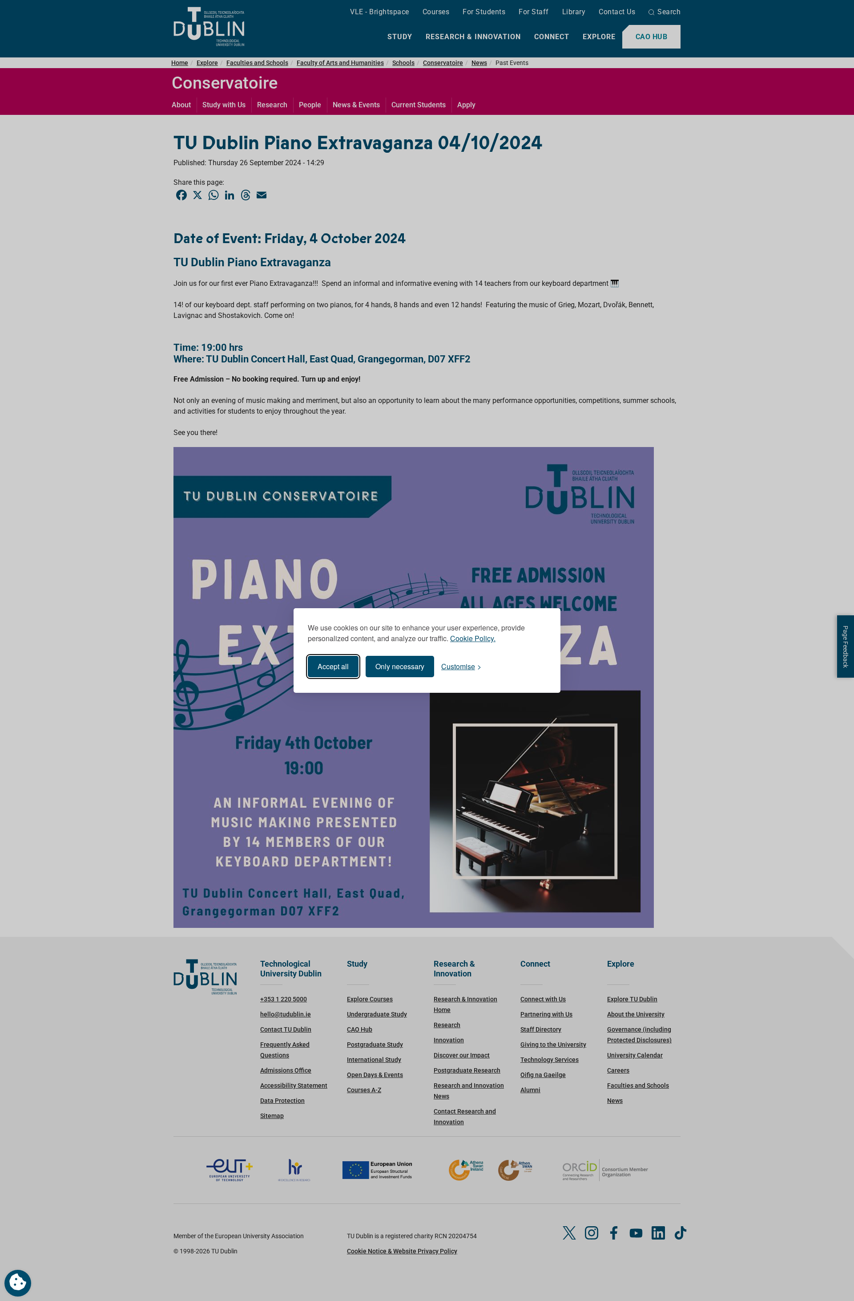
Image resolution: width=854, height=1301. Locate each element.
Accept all (333, 666)
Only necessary (399, 666)
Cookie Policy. (472, 638)
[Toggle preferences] (17, 1283)
